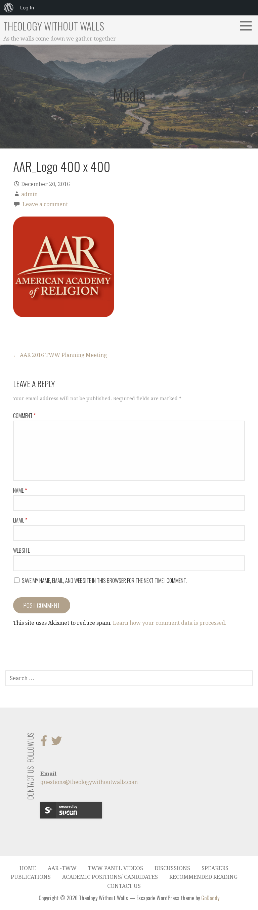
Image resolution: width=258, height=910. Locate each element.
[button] (248, 25)
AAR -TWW (62, 868)
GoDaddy (210, 898)
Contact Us (124, 886)
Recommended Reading (203, 877)
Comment (24, 416)
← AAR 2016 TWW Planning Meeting (60, 355)
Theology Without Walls (53, 26)
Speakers (215, 868)
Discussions (172, 868)
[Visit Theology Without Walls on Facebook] (43, 743)
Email (20, 520)
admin (29, 194)
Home (27, 868)
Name (20, 490)
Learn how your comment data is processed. (169, 623)
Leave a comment (45, 204)
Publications (31, 877)
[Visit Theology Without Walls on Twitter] (56, 743)
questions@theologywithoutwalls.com (89, 782)
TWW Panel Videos (115, 868)
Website (21, 550)
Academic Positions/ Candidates (110, 877)
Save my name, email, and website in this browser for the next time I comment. (104, 581)
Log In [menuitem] (27, 7)
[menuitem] (8, 7)
